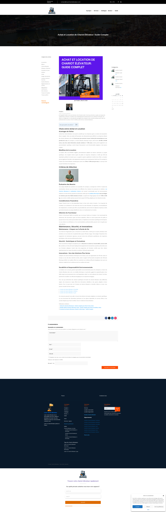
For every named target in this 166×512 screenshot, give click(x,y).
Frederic (78, 100)
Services (96, 10)
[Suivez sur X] (109, 318)
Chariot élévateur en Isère (69, 428)
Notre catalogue (45, 102)
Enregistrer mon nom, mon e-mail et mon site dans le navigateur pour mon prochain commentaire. (70, 357)
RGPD (148, 509)
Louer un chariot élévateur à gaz (71, 451)
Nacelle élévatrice (45, 81)
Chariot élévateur (45, 66)
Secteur (110, 10)
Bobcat (42, 64)
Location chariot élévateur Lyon (91, 426)
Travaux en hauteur (45, 93)
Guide (116, 10)
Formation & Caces (45, 70)
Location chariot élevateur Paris (91, 430)
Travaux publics (44, 95)
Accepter (137, 506)
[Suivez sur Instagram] (115, 318)
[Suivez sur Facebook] (118, 2)
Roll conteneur (44, 91)
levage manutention (45, 76)
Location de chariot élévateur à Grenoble (69, 289)
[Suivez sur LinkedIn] (121, 2)
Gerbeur (43, 72)
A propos (88, 10)
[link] (90, 414)
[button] (163, 495)
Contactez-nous (103, 395)
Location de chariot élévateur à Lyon (68, 292)
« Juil (113, 109)
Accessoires (43, 62)
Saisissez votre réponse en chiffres (55, 359)
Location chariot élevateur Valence (91, 432)
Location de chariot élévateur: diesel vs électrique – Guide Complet (76, 309)
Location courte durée (88, 409)
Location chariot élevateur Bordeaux (92, 422)
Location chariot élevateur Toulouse (92, 420)
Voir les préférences (159, 506)
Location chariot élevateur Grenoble (92, 424)
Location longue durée (88, 411)
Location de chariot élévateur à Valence (68, 291)
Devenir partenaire (68, 423)
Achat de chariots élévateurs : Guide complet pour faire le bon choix (77, 305)
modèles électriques (94, 193)
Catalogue (104, 10)
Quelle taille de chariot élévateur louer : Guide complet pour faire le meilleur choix (80, 307)
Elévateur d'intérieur (45, 68)
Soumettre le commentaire (109, 367)
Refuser (148, 506)
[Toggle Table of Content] (75, 125)
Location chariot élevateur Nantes (91, 428)
